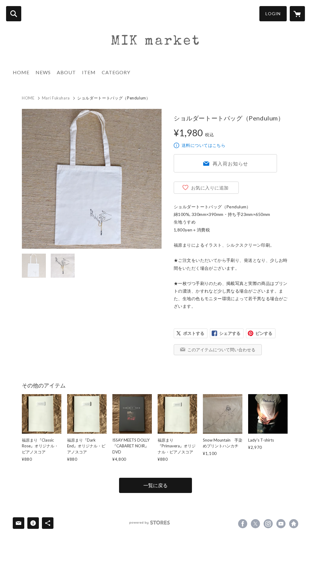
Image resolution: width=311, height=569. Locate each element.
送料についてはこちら (203, 145)
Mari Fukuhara (56, 97)
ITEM (89, 72)
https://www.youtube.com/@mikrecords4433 (280, 523)
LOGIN (273, 13)
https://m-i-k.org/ (293, 523)
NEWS (43, 72)
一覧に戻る (155, 485)
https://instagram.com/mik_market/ (268, 523)
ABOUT (66, 72)
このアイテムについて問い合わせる (221, 349)
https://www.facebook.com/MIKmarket (242, 523)
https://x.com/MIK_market (255, 523)
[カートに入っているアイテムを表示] (297, 13)
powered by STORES (149, 522)
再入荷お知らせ (230, 163)
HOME (21, 72)
